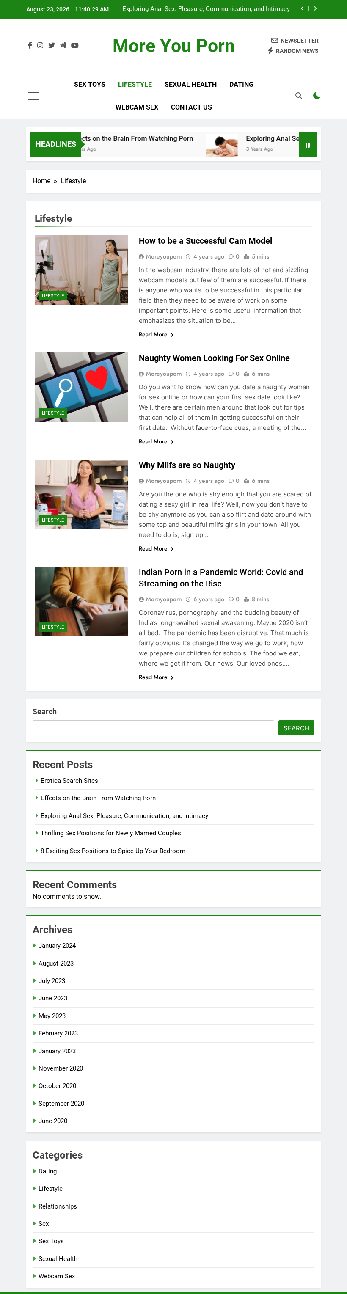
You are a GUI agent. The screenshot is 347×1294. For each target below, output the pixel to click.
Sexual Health (191, 84)
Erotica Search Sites (69, 781)
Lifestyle (135, 84)
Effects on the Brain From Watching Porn (119, 139)
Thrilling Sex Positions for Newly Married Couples (111, 833)
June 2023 (53, 998)
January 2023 (57, 1051)
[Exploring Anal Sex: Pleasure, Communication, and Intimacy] (210, 149)
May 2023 (52, 1016)
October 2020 (57, 1086)
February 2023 (58, 1033)
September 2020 (61, 1103)
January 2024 (57, 946)
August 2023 (56, 963)
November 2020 (61, 1068)
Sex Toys (89, 84)
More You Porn (174, 45)
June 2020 (53, 1121)
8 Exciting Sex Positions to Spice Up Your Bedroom (113, 851)
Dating (241, 84)
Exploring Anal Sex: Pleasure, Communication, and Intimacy (206, 9)
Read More (153, 334)
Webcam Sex (137, 107)
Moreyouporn (164, 256)
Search (45, 711)
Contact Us (191, 107)
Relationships (58, 1206)
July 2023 (52, 981)
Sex (44, 1224)
